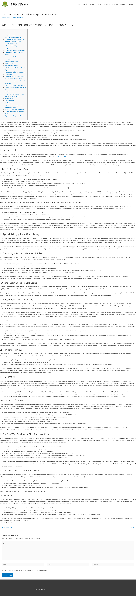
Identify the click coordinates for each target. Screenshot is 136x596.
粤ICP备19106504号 (41, 589)
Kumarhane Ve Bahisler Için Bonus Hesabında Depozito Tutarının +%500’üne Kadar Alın (14, 42)
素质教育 (84, 4)
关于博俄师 (115, 4)
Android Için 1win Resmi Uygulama (14, 109)
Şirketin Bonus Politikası (11, 61)
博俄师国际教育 (19, 4)
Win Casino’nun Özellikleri (12, 65)
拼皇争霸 (92, 4)
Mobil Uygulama (9, 92)
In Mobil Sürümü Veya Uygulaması (14, 94)
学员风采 (99, 4)
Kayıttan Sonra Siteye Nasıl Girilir (14, 116)
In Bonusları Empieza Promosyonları (15, 76)
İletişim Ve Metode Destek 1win (13, 37)
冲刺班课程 (123, 4)
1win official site (61, 156)
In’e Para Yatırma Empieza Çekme (14, 78)
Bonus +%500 (9, 63)
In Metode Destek (10, 35)
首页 (79, 4)
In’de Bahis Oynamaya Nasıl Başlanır (15, 85)
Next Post (130, 528)
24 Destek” (8, 59)
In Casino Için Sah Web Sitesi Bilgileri (15, 50)
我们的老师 (107, 4)
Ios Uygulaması (9, 103)
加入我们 (131, 4)
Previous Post (7, 528)
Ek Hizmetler (8, 74)
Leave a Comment (7, 17)
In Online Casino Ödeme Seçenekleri (15, 72)
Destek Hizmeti (9, 98)
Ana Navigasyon (9, 100)
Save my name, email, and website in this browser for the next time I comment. (25, 570)
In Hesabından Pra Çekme (12, 57)
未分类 (14, 17)
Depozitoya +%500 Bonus (12, 96)
